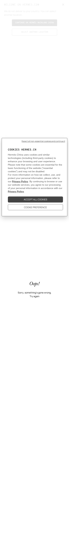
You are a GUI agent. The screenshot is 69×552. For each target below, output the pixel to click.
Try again (34, 296)
